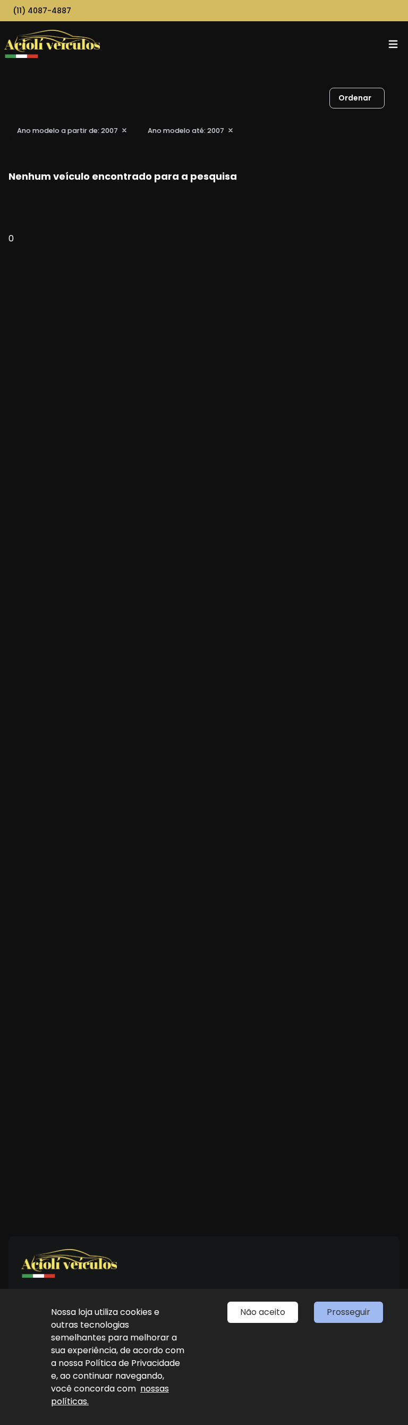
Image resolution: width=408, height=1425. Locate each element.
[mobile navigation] (393, 44)
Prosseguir (348, 1312)
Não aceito (262, 1312)
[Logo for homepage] (52, 44)
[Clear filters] (124, 130)
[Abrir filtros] (395, 98)
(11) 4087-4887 (42, 10)
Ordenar (354, 98)
